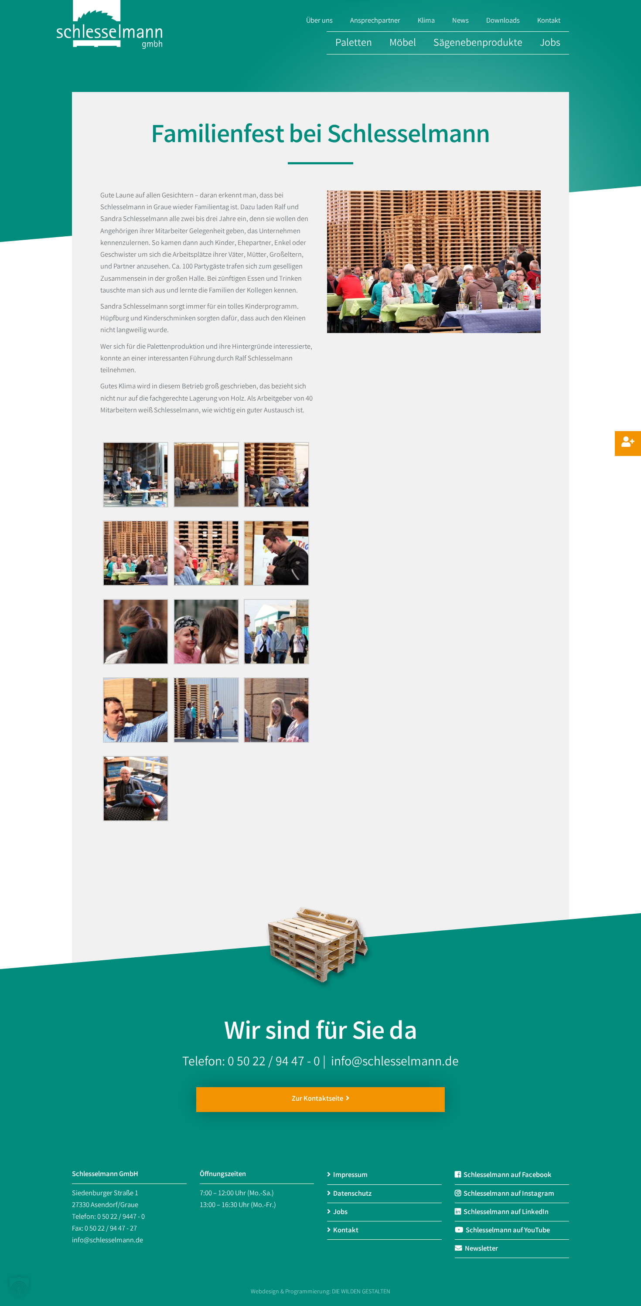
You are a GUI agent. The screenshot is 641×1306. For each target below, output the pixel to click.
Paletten (353, 43)
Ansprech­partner (375, 21)
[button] (19, 1287)
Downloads (503, 21)
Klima (426, 21)
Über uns (319, 21)
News (460, 21)
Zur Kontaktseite (319, 1099)
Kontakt (548, 21)
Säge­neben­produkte (477, 43)
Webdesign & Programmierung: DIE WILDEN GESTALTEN (320, 1292)
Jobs (550, 43)
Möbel (402, 43)
